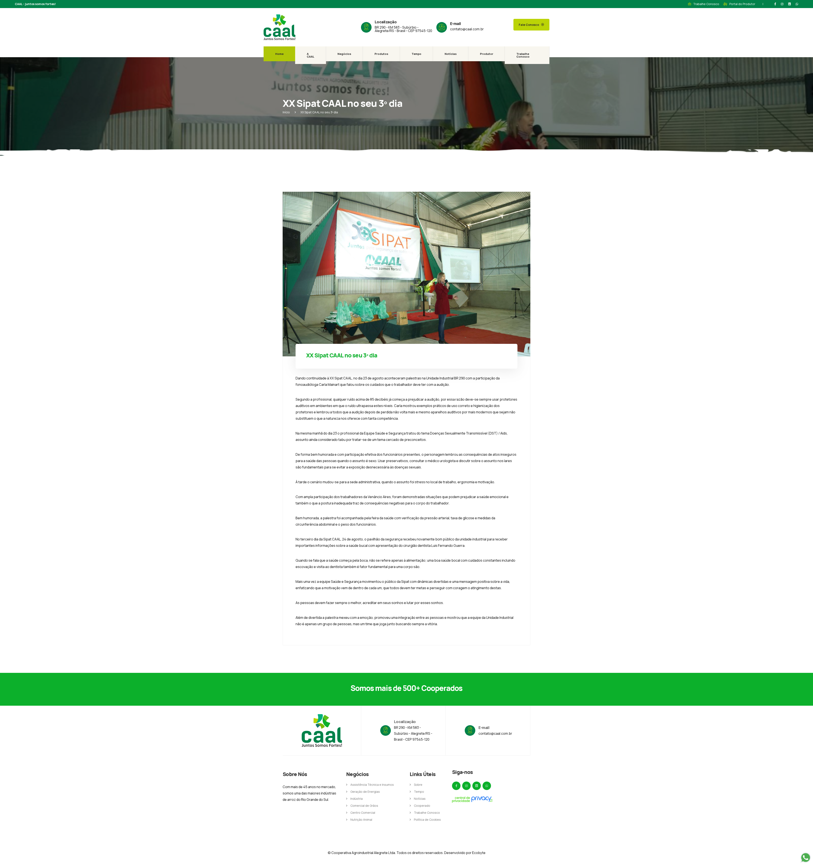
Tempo (416, 54)
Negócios (344, 54)
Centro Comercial (362, 813)
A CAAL (310, 55)
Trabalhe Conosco (706, 4)
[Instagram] (782, 4)
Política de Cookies (427, 820)
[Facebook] (775, 4)
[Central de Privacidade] (472, 799)
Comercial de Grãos (364, 806)
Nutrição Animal (361, 820)
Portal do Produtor (742, 4)
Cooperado (422, 806)
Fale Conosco (529, 25)
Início (286, 112)
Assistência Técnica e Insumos (372, 785)
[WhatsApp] (797, 4)
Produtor (486, 54)
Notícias (451, 54)
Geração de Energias (365, 792)
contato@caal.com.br (467, 29)
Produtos (381, 54)
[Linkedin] (789, 4)
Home (279, 54)
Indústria (356, 799)
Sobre (418, 785)
